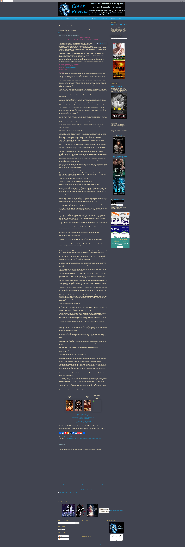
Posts (61, 536)
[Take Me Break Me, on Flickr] (101, 43)
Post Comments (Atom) (86, 489)
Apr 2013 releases (69, 438)
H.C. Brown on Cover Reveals (83, 422)
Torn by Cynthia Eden (116, 86)
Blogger (100, 544)
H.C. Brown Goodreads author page (83, 420)
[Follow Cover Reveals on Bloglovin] (117, 206)
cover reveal (88, 438)
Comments (62, 538)
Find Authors (94, 18)
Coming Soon (77, 18)
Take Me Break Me (69, 440)
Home (61, 18)
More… (120, 18)
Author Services (103, 18)
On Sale (85, 18)
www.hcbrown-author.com (83, 414)
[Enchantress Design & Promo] (92, 516)
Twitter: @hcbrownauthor (83, 415)
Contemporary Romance (79, 438)
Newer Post (62, 485)
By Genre (68, 18)
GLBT (100, 438)
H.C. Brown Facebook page (83, 418)
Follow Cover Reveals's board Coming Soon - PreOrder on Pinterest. (119, 157)
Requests (113, 18)
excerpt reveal (95, 438)
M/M (64, 440)
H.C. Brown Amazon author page (83, 421)
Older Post (104, 485)
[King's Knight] (119, 154)
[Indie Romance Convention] (116, 510)
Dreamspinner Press (70, 67)
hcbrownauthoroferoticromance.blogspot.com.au (83, 417)
